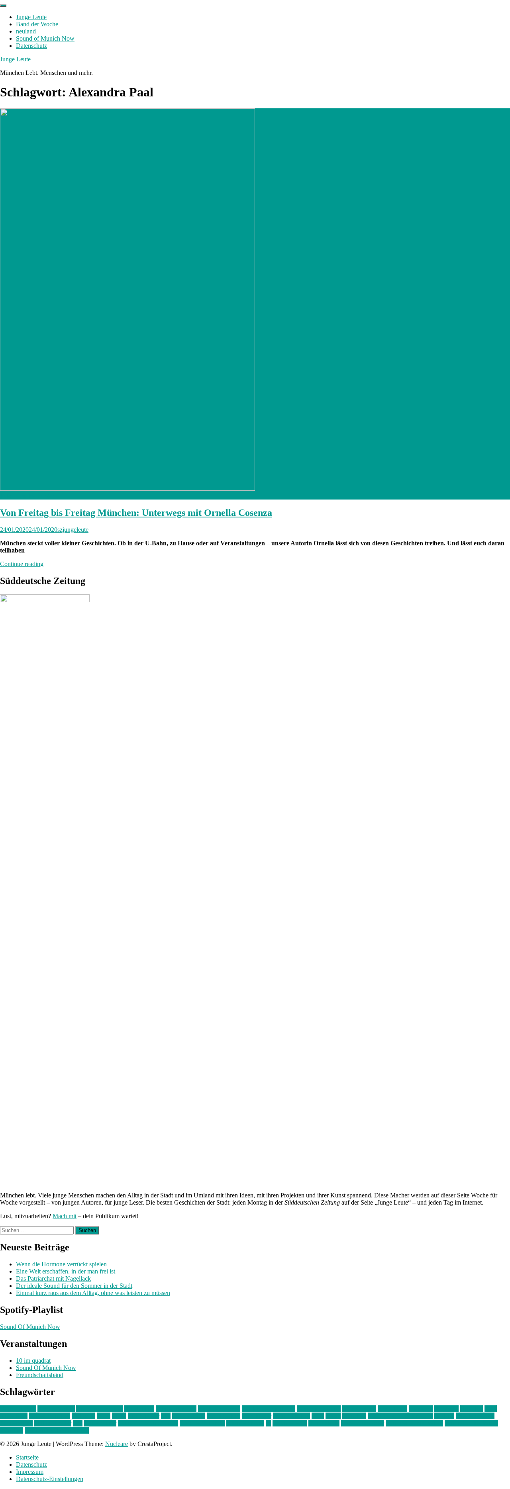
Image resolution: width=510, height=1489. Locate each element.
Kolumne (83, 1416)
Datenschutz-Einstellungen (49, 1478)
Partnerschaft (16, 1423)
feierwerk (421, 1408)
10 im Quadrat (18, 1408)
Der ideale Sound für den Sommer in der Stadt (74, 1285)
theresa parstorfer (362, 1423)
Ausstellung (139, 1408)
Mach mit (64, 1216)
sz (268, 1423)
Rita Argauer (100, 1423)
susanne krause (245, 1423)
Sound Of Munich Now (30, 1326)
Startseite (27, 1457)
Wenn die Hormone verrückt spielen (61, 1264)
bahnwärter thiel (176, 1408)
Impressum (29, 1471)
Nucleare (116, 1443)
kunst (103, 1416)
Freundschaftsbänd (39, 1374)
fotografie (446, 1408)
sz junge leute (290, 1423)
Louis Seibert (223, 1416)
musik (333, 1416)
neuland (26, 31)
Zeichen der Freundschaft (57, 1430)
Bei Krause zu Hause (268, 1408)
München (354, 1416)
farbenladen (392, 1408)
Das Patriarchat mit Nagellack (53, 1278)
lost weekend (188, 1416)
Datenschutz (31, 45)
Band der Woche (37, 24)
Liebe (119, 1416)
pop (77, 1423)
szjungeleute (72, 529)
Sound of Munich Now (45, 38)
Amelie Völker (56, 1408)
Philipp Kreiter (52, 1423)
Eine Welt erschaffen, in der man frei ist (65, 1271)
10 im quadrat (33, 1360)
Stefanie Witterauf (202, 1423)
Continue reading (21, 563)
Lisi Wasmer (143, 1416)
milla (318, 1416)
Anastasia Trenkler (99, 1408)
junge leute (13, 1416)
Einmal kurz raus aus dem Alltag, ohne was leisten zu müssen (93, 1292)
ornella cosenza (475, 1416)
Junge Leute (31, 17)
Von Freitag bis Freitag (414, 1423)
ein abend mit (359, 1408)
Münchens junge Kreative (400, 1416)
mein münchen (291, 1416)
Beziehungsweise (319, 1408)
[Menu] (3, 5)
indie (490, 1408)
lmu (166, 1416)
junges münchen (49, 1416)
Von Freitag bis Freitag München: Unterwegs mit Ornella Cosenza (136, 512)
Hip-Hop (471, 1408)
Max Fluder (256, 1416)
